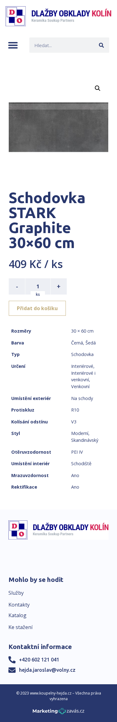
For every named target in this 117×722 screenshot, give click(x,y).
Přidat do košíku (37, 308)
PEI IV (77, 452)
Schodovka (82, 354)
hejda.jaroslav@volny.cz (47, 670)
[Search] (101, 45)
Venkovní (80, 386)
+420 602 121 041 (39, 659)
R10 (75, 410)
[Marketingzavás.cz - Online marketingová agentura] (58, 712)
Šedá (90, 343)
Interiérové (82, 366)
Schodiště (81, 463)
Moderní (79, 433)
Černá (77, 343)
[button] (13, 45)
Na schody (82, 398)
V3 (73, 422)
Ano (75, 475)
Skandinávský (84, 440)
